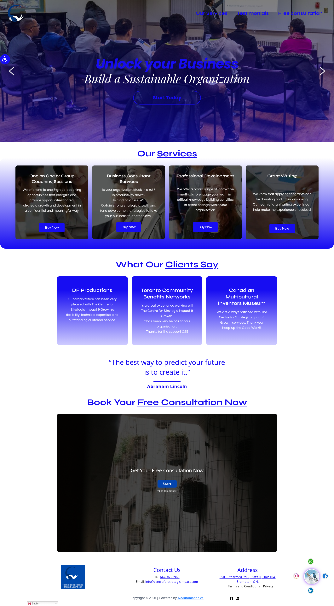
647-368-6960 (169, 577)
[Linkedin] (237, 598)
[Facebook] (231, 598)
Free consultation (300, 13)
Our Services (211, 13)
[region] (167, 71)
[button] (5, 59)
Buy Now (52, 227)
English (35, 603)
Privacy (268, 586)
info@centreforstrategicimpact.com (171, 581)
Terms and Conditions (244, 586)
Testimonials (253, 13)
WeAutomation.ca (190, 598)
